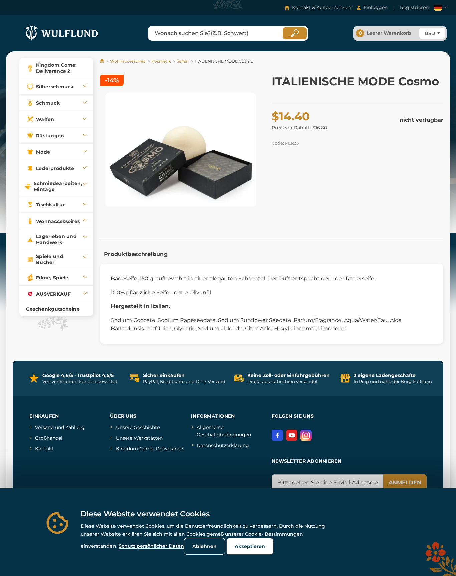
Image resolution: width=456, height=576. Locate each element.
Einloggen (376, 7)
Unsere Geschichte (138, 427)
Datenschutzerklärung (223, 445)
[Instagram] (306, 435)
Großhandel (48, 438)
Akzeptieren (250, 546)
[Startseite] (102, 61)
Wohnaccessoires (127, 61)
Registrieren (414, 7)
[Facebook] (277, 435)
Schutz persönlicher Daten (151, 546)
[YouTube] (291, 435)
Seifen (183, 61)
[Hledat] (295, 33)
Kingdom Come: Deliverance (149, 449)
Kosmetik (161, 61)
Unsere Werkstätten (139, 438)
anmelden (405, 482)
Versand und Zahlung (60, 427)
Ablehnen (204, 546)
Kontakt (44, 449)
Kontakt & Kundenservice (321, 7)
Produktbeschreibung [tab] (136, 254)
